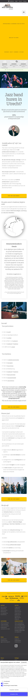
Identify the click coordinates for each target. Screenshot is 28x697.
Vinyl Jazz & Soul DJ (4, 640)
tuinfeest (9, 338)
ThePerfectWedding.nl (4, 67)
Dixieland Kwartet (4, 627)
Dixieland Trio (17, 619)
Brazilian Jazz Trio (18, 614)
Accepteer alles (14, 694)
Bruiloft (2, 659)
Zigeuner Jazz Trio (18, 617)
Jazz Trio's (16, 605)
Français (24, 1)
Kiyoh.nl (14, 66)
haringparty (10, 363)
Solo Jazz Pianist (4, 639)
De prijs (16, 659)
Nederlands (12, 1)
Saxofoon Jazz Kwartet (5, 622)
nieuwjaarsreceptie (11, 377)
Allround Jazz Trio (18, 610)
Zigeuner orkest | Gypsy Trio (5, 642)
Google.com (23, 66)
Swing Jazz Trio (17, 608)
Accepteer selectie (14, 689)
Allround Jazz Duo (4, 607)
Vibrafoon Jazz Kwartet (5, 625)
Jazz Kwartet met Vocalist (5, 628)
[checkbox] (5, 681)
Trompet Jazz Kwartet (4, 624)
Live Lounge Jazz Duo (4, 613)
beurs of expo (10, 366)
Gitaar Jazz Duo (3, 608)
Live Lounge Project (18, 631)
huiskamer (15, 341)
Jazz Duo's (3, 605)
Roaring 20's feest (11, 374)
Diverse (2, 637)
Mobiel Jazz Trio (17, 616)
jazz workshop (10, 380)
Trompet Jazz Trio (18, 613)
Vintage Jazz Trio (17, 607)
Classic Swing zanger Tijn (19, 622)
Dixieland (16, 637)
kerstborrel (9, 344)
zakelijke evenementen (13, 360)
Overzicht (24, 662)
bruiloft (9, 332)
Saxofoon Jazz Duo (4, 610)
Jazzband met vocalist (19, 621)
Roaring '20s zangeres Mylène (20, 630)
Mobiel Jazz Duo (3, 611)
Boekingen (17, 658)
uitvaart (13, 347)
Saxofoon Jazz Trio (18, 611)
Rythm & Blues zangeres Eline (20, 627)
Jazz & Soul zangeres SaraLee (20, 625)
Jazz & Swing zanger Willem (19, 624)
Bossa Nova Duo (3, 614)
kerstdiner (15, 344)
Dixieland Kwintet (18, 642)
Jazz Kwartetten (4, 621)
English (16, 1)
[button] (23, 12)
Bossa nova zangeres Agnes (19, 628)
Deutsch (20, 1)
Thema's (2, 658)
